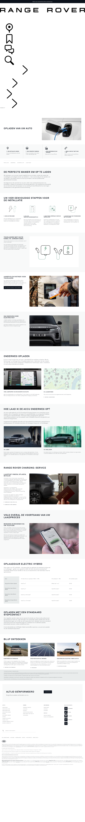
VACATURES (12, 737)
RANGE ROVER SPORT (6, 708)
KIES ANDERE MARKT (5, 737)
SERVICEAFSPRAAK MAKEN (28, 712)
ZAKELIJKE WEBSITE (47, 715)
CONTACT (23, 737)
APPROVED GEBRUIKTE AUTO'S (7, 721)
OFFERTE (4, 716)
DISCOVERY (46, 710)
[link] (42, 18)
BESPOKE (4, 713)
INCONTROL (25, 708)
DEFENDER (46, 708)
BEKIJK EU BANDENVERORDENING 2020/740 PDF (10, 754)
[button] (42, 3)
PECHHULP (25, 710)
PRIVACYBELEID (29, 737)
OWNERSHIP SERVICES (27, 707)
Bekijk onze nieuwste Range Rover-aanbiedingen (43, 1)
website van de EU (31, 745)
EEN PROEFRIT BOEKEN (6, 715)
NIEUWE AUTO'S (5, 719)
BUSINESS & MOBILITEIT (6, 722)
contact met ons (18, 746)
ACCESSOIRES (25, 715)
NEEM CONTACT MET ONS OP (28, 713)
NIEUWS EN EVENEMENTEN (48, 716)
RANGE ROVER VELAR (6, 710)
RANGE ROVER (5, 707)
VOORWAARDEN (18, 737)
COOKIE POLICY (35, 737)
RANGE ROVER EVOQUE (6, 712)
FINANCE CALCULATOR (6, 718)
